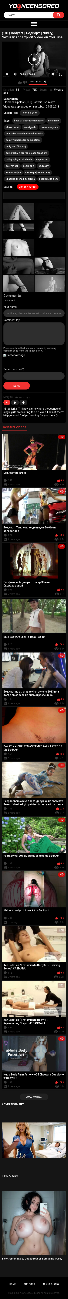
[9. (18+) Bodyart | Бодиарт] (18, 283)
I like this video (20, 82)
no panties (42, 159)
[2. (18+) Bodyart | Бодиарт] (50, 211)
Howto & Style (30, 112)
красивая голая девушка (20, 179)
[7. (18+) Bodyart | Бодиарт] (18, 265)
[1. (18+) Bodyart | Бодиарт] (18, 211)
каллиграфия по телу (37, 172)
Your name (10, 306)
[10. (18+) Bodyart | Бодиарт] (50, 283)
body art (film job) (16, 146)
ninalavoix (53, 120)
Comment (9, 319)
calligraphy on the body (19, 159)
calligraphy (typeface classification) (26, 153)
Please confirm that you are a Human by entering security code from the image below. (29, 349)
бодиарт (44, 166)
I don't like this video (25, 82)
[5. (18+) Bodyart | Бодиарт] (18, 247)
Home (12, 1284)
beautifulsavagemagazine (29, 120)
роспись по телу (48, 179)
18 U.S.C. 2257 (51, 1284)
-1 (23, 402)
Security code (12, 369)
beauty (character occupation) (23, 140)
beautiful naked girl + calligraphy (24, 133)
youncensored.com (30, 1293)
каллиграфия (13, 172)
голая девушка (49, 127)
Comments (12, 296)
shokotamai (12, 127)
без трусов (12, 166)
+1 (15, 402)
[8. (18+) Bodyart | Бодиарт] (50, 265)
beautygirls (30, 127)
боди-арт (28, 166)
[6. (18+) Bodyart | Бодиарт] (50, 247)
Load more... (34, 1096)
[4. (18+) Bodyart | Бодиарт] (50, 229)
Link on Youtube (28, 187)
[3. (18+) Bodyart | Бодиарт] (18, 229)
